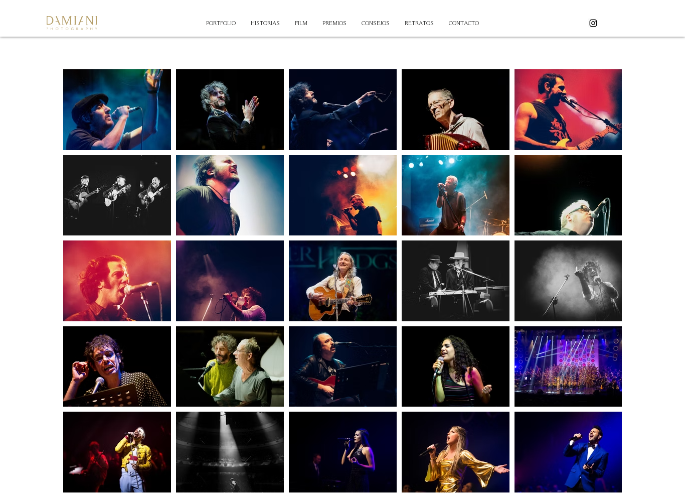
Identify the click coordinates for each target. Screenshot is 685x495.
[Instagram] (593, 23)
